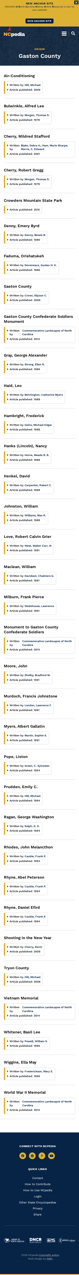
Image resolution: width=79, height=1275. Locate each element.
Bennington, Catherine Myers (44, 394)
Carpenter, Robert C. (38, 485)
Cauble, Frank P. (35, 856)
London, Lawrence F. (38, 705)
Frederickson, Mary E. (39, 1071)
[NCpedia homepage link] (14, 31)
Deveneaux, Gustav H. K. (41, 265)
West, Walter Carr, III (38, 545)
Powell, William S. (36, 1041)
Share (38, 1214)
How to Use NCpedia (37, 1190)
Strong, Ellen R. (35, 364)
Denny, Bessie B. (35, 234)
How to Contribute (38, 1184)
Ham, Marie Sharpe (55, 145)
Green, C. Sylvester (37, 765)
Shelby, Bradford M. (37, 675)
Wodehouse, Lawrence (39, 606)
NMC (50, 1258)
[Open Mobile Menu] (64, 33)
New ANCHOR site (39, 21)
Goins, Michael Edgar (38, 424)
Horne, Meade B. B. (37, 455)
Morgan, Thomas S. (37, 115)
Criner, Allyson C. (36, 295)
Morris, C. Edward (32, 149)
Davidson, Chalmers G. (39, 575)
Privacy (38, 1208)
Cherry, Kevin (33, 946)
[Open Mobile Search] (72, 33)
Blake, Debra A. (31, 145)
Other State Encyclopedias (37, 1202)
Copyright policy (49, 1255)
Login (37, 1196)
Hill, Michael (32, 84)
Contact (37, 1178)
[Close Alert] (76, 2)
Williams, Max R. (35, 515)
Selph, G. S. (32, 826)
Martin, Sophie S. (36, 735)
